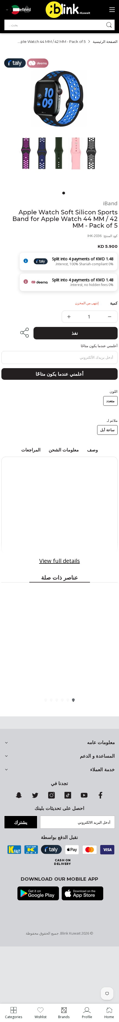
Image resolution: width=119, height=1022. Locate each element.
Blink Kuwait (70, 933)
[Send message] (109, 24)
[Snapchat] (18, 797)
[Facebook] (100, 797)
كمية (114, 303)
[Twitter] (35, 797)
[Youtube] (84, 797)
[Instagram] (51, 797)
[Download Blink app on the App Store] (82, 893)
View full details (59, 561)
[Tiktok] (67, 797)
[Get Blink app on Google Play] (38, 893)
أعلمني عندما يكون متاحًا (60, 374)
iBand (110, 203)
